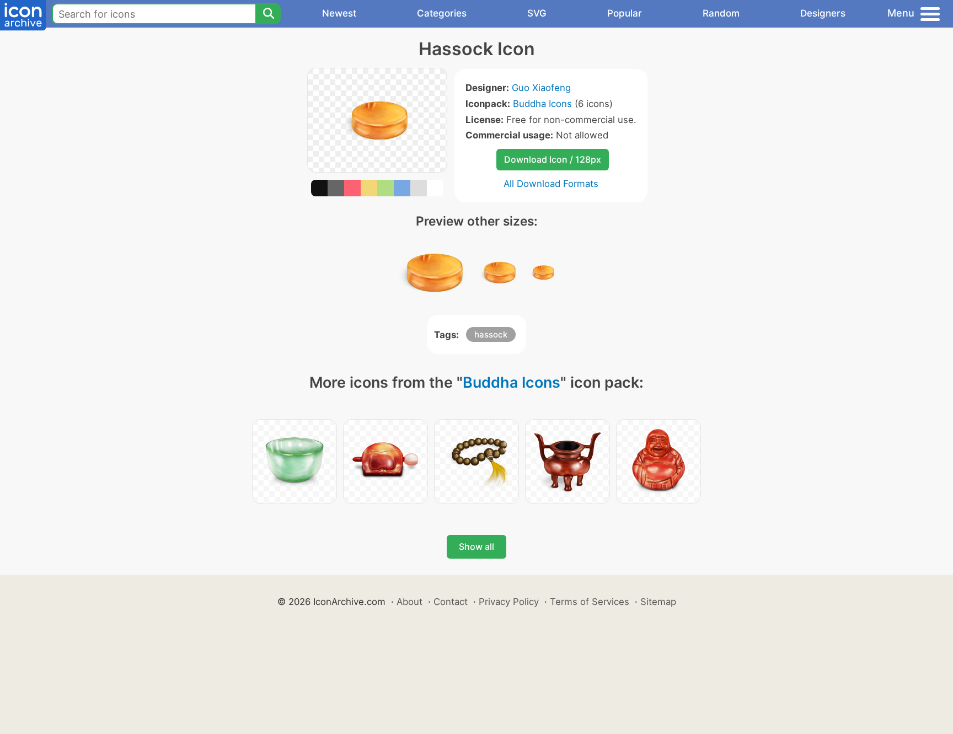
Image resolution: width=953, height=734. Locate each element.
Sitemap (658, 601)
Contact (450, 601)
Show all (476, 546)
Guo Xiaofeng (541, 87)
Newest (339, 13)
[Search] (268, 13)
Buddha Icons (542, 103)
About (409, 601)
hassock (490, 334)
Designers (822, 13)
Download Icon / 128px (552, 159)
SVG (537, 13)
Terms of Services (589, 601)
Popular (624, 13)
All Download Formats (551, 183)
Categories (442, 13)
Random (721, 13)
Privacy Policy (509, 601)
